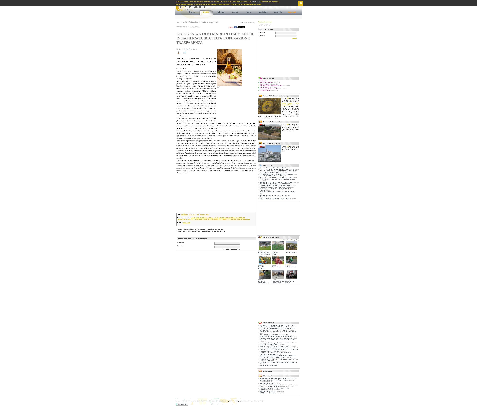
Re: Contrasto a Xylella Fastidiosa (271, 85)
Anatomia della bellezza (268, 383)
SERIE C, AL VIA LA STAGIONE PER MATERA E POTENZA (278, 169)
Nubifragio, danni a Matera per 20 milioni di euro (276, 336)
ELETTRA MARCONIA (261, 267)
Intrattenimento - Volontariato (273, 389)
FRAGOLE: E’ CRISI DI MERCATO (270, 344)
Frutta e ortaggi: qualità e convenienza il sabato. (276, 338)
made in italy (204, 215)
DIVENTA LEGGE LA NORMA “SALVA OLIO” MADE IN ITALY (278, 362)
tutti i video (285, 240)
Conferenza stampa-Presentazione (289, 385)
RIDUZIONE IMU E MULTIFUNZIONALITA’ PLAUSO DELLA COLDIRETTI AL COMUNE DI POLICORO (278, 356)
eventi (235, 12)
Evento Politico (280, 393)
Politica (295, 177)
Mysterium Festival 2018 (268, 391)
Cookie (249, 401)
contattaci (263, 12)
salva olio (192, 215)
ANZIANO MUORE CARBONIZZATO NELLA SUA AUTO (277, 182)
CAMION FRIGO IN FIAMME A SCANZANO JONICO (276, 185)
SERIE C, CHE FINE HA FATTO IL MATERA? (273, 168)
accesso (292, 12)
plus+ (249, 12)
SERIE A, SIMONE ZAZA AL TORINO (271, 176)
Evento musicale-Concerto (287, 386)
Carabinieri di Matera (289, 282)
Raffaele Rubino (290, 267)
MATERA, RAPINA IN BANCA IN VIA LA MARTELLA (275, 198)
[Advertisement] (235, 103)
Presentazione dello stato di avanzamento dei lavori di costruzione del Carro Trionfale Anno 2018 (278, 379)
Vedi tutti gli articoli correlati (269, 365)
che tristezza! (264, 87)
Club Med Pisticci (291, 252)
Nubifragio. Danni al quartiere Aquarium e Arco (276, 343)
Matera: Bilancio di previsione (270, 385)
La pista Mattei (265, 90)
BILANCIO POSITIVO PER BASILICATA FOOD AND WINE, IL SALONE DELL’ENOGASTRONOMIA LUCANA (278, 326)
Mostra (278, 383)
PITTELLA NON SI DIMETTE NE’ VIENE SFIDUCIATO (276, 177)
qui (288, 98)
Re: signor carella (266, 82)
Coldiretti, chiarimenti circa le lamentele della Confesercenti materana (275, 353)
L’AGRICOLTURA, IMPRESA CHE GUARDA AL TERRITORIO (278, 340)
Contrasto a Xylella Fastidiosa (269, 89)
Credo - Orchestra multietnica (270, 386)
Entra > (295, 38)
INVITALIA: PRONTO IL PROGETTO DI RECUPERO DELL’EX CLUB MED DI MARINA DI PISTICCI (278, 171)
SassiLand (232, 401)
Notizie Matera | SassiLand (198, 22)
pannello (278, 12)
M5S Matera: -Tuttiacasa (268, 393)
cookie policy (255, 2)
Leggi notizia (213, 22)
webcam (220, 12)
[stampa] (179, 54)
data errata (263, 81)
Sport (288, 168)
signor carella (265, 84)
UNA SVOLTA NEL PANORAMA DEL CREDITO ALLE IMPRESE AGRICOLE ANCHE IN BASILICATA (279, 350)
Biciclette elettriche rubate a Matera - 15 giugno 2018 (278, 282)
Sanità (264, 180)
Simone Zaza (276, 267)
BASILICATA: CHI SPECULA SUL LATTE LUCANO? (276, 346)
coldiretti (184, 215)
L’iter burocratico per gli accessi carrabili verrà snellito (278, 332)
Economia (186, 223)
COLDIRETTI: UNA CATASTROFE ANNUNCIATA (275, 335)
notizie (206, 12)
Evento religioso (280, 391)
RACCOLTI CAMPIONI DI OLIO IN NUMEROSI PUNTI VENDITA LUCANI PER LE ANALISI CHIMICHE (219, 219)
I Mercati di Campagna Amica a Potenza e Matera (277, 348)
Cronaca (296, 182)
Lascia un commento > (230, 249)
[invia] (187, 54)
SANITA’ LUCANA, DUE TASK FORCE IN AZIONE (275, 184)
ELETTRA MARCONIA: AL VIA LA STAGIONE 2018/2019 (277, 174)
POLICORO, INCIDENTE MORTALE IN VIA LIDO (274, 187)
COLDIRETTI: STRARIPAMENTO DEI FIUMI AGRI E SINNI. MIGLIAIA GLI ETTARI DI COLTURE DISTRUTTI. (278, 329)
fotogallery (294, 240)
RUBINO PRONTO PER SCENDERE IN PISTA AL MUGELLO (278, 192)
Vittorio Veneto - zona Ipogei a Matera (290, 104)
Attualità (285, 172)
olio (197, 215)
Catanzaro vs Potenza (276, 253)
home (192, 12)
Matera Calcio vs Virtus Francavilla (264, 253)
